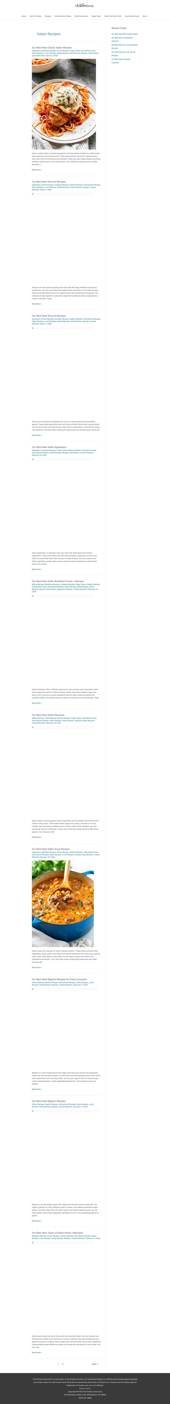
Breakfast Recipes (48, 51)
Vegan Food (96, 16)
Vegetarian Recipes (64, 589)
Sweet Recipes (88, 721)
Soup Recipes (87, 855)
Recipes (48, 16)
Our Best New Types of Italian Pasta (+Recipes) (57, 1232)
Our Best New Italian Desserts (48, 715)
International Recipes (91, 185)
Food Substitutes (81, 16)
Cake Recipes (50, 718)
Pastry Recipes (68, 721)
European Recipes (61, 185)
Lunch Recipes (50, 53)
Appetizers (36, 51)
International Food (132, 16)
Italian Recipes (38, 53)
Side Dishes (93, 53)
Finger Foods (75, 51)
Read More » (37, 170)
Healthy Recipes (76, 185)
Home (24, 16)
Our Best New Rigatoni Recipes (49, 1101)
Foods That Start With (112, 16)
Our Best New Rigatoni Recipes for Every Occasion (59, 979)
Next (95, 1364)
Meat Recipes (62, 53)
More (145, 16)
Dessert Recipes (63, 718)
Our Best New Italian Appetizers (49, 447)
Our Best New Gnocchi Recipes (49, 181)
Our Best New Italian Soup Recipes (51, 849)
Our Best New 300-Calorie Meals (125, 34)
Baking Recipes (38, 584)
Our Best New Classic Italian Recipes (52, 47)
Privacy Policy (85, 1389)
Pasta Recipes (74, 53)
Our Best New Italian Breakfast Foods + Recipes (58, 581)
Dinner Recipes (63, 51)
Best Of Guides (36, 16)
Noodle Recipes (63, 187)
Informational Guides (63, 16)
